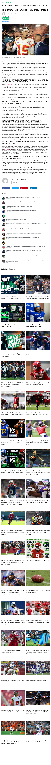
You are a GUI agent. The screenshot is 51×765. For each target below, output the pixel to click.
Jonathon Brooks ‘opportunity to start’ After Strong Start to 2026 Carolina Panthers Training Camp (37, 652)
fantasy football (9, 84)
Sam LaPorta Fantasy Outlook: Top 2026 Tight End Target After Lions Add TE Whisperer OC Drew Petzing (12, 682)
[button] (6, 188)
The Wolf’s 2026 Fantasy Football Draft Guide (38, 560)
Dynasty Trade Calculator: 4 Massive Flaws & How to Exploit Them (19, 206)
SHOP (44, 5)
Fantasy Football (6, 18)
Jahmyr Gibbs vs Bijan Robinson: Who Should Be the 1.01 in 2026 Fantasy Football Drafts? (23, 250)
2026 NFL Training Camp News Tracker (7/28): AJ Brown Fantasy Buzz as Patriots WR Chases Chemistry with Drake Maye (13, 622)
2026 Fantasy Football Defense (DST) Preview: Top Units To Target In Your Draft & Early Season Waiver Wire (13, 384)
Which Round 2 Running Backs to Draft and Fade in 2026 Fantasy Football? (20, 228)
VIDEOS (40, 5)
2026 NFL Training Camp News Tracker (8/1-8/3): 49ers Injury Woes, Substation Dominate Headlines (12, 532)
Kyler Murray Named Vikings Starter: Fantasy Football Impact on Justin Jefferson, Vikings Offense (25, 246)
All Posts (15, 182)
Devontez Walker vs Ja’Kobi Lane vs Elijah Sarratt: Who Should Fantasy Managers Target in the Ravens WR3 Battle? (38, 472)
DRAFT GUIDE (4, 5)
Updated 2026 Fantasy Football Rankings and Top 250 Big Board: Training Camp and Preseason (38, 532)
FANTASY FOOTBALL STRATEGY (21, 5)
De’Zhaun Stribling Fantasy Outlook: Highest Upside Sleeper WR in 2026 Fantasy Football (23, 233)
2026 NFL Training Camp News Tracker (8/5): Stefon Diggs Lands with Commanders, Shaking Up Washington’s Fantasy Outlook (12, 502)
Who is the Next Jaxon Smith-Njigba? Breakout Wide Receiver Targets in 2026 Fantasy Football (24, 214)
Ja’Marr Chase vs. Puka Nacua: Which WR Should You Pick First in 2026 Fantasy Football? (23, 241)
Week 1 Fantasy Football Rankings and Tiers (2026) (16, 219)
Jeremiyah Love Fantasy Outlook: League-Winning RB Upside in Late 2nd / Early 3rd (22, 237)
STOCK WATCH (33, 5)
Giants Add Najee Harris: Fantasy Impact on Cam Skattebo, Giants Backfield (21, 210)
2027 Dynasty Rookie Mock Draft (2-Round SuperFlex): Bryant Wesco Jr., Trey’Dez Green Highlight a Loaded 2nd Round (12, 741)
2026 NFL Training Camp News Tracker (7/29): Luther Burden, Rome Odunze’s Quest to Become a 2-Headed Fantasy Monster (12, 592)
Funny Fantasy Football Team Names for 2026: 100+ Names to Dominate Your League (23, 197)
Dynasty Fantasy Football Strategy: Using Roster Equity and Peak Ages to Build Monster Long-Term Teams (38, 711)
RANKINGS (10, 5)
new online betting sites (31, 73)
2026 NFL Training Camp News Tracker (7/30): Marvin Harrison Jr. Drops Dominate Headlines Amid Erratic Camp (12, 562)
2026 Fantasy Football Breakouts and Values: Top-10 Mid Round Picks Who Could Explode (23, 201)
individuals (6, 149)
